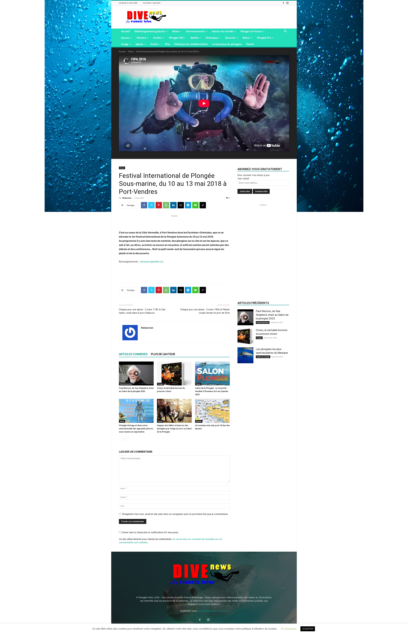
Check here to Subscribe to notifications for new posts (149, 532)
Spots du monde (263, 357)
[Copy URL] (203, 205)
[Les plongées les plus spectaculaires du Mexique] (245, 355)
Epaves (125, 37)
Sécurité (230, 37)
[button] (285, 31)
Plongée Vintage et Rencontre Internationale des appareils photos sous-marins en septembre (136, 428)
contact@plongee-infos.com (213, 610)
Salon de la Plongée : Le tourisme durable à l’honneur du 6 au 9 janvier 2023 (211, 391)
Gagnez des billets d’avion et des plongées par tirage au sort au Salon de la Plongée (174, 428)
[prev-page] (121, 438)
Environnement (195, 31)
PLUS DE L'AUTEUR (163, 354)
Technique (212, 37)
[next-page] (126, 438)
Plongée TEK (176, 37)
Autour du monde (222, 31)
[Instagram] (287, 3)
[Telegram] (188, 205)
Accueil (125, 31)
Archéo (157, 37)
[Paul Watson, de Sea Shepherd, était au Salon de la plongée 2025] (136, 373)
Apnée (139, 44)
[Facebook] (283, 3)
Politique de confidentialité (191, 44)
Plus (167, 44)
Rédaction (126, 198)
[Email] (181, 205)
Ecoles (154, 44)
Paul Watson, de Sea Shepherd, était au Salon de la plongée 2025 (272, 315)
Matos (246, 37)
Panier (250, 44)
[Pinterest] (159, 205)
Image (124, 44)
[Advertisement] (231, 17)
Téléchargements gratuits (149, 31)
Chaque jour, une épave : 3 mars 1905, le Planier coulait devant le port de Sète (205, 311)
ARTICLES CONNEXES (133, 354)
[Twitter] (151, 205)
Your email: (243, 178)
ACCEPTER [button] (307, 628)
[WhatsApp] (166, 205)
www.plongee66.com (152, 261)
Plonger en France (251, 31)
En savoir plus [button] (288, 628)
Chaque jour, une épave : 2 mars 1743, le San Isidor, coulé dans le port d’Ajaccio (142, 311)
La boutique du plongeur (227, 44)
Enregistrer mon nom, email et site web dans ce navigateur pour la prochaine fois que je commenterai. (175, 514)
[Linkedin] (173, 205)
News (175, 31)
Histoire (141, 37)
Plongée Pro (264, 37)
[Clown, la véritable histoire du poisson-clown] (174, 373)
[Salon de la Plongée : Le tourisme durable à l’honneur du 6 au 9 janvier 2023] (212, 373)
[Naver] (195, 205)
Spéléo (194, 37)
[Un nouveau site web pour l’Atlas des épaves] (212, 411)
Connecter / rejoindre (151, 3)
